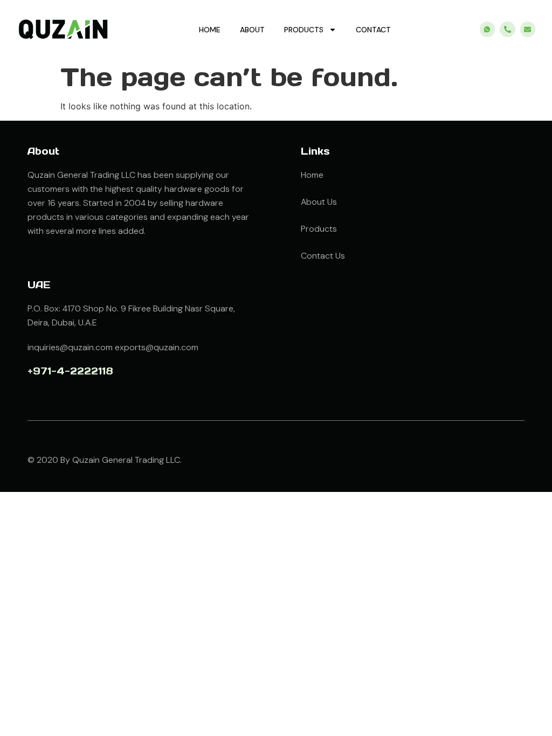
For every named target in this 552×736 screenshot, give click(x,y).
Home (209, 29)
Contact (373, 29)
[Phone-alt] (507, 29)
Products (303, 29)
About (252, 29)
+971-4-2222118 (70, 371)
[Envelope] (528, 29)
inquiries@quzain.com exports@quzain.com (112, 347)
